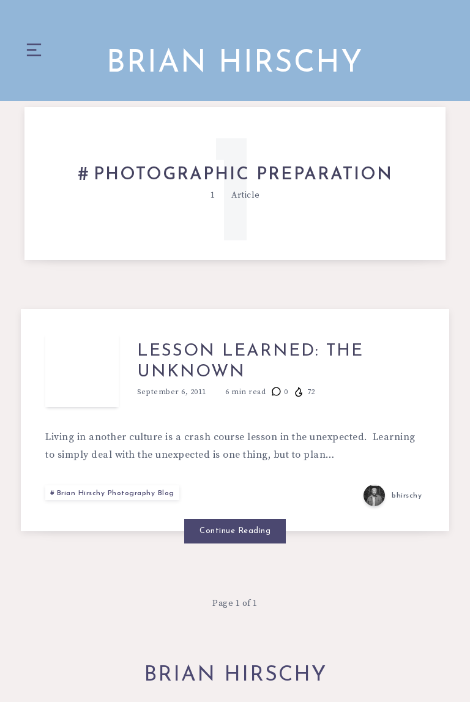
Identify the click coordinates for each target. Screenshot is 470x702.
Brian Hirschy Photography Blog (115, 493)
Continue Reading (235, 531)
